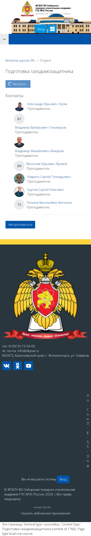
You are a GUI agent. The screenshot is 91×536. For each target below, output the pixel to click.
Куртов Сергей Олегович (45, 189)
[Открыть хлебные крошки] (4, 39)
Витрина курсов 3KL (20, 60)
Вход (40, 29)
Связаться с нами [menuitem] (48, 20)
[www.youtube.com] (28, 365)
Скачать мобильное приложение (45, 513)
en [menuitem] (72, 20)
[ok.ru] (17, 365)
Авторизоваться (20, 224)
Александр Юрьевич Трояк (47, 104)
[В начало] (45, 296)
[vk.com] (6, 365)
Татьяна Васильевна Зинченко (49, 202)
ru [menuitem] (66, 20)
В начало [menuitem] (24, 20)
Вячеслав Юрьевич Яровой (46, 164)
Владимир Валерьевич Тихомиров (40, 127)
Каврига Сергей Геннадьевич (49, 177)
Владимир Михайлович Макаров (39, 151)
